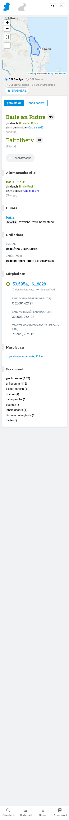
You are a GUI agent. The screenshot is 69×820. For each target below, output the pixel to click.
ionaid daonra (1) (16, 410)
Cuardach (8, 815)
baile (10, 217)
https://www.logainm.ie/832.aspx (26, 356)
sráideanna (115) (16, 383)
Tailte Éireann (59, 73)
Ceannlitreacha (22, 158)
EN (61, 6)
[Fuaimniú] (51, 117)
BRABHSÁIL (19, 90)
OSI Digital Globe (19, 84)
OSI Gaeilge (16, 79)
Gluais (43, 815)
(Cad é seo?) (35, 127)
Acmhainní (60, 815)
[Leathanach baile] (7, 7)
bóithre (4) (12, 394)
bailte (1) (11, 420)
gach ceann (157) (18, 378)
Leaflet (31, 73)
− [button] (7, 28)
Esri (50, 73)
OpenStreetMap (45, 84)
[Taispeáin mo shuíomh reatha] (7, 45)
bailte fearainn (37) (18, 389)
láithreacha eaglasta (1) (20, 415)
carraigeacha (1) (16, 399)
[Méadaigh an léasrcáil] (7, 37)
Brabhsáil (26, 815)
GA (52, 6)
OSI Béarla (36, 79)
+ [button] (7, 22)
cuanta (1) (12, 404)
